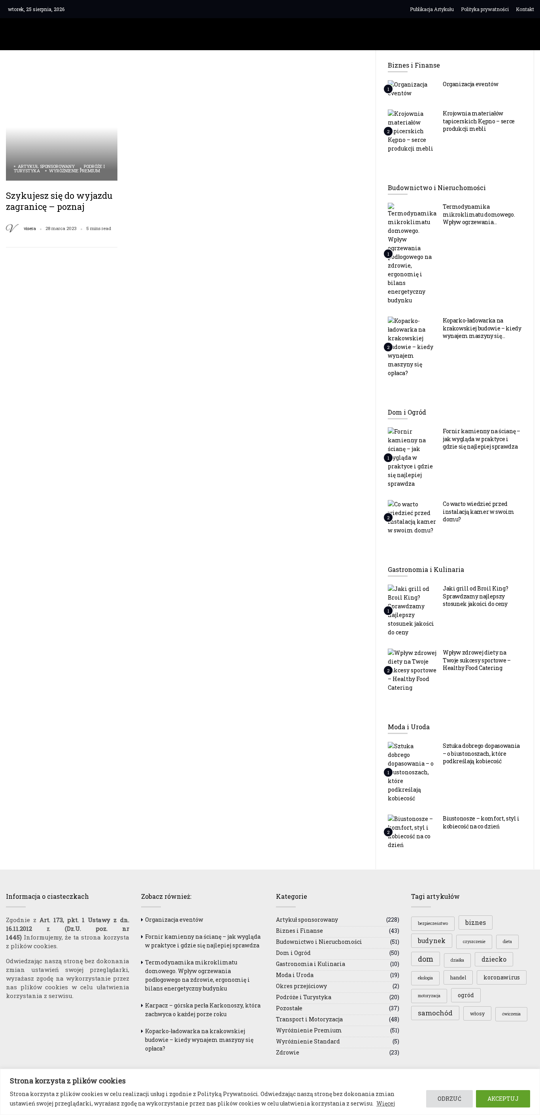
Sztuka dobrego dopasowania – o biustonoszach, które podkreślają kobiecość (481, 753)
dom (425, 959)
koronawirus (501, 977)
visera (30, 228)
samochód (435, 1012)
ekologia (425, 978)
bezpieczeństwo (433, 923)
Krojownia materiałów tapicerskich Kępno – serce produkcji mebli (479, 120)
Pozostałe (289, 1008)
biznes (475, 922)
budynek (432, 941)
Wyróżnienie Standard (308, 1041)
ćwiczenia (511, 1014)
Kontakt (525, 9)
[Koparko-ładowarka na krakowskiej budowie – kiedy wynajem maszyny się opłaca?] (412, 347)
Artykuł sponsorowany (46, 166)
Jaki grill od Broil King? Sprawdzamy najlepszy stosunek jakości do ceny (475, 596)
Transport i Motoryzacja (309, 1019)
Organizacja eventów (470, 84)
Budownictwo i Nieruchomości (319, 941)
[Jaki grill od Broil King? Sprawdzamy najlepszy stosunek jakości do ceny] (412, 610)
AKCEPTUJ (503, 1098)
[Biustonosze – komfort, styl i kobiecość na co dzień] (412, 832)
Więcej (385, 1103)
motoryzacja (429, 995)
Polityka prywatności (485, 9)
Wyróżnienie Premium (74, 171)
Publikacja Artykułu (432, 9)
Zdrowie (287, 1052)
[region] (270, 1092)
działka (457, 960)
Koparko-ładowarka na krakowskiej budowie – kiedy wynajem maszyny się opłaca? (482, 332)
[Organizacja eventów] (412, 88)
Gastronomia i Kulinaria (310, 964)
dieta (507, 941)
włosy (477, 1013)
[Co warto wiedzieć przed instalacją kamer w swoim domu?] (412, 517)
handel (458, 977)
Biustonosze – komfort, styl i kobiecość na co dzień (481, 822)
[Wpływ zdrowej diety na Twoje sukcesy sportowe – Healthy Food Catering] (412, 670)
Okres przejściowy (301, 986)
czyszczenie (474, 941)
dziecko (493, 959)
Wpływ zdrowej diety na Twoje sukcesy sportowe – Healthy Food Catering (477, 660)
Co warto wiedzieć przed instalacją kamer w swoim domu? (478, 511)
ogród (466, 995)
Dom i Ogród (293, 953)
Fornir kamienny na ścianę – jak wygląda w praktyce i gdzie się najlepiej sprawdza (481, 438)
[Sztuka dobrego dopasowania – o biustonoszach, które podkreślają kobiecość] (412, 772)
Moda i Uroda (294, 975)
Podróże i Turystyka (303, 997)
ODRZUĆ (449, 1098)
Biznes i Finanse (299, 930)
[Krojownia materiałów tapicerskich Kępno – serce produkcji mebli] (412, 131)
